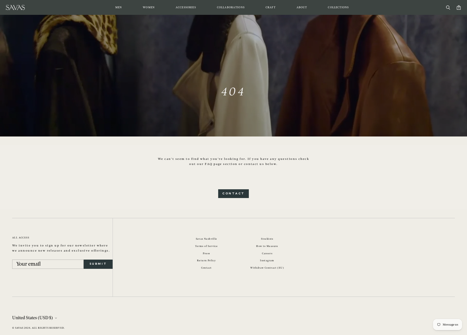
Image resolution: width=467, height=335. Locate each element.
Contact (233, 193)
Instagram (267, 260)
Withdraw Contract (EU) (267, 267)
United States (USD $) (32, 317)
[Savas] (15, 7)
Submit (98, 264)
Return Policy (206, 260)
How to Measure (267, 246)
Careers (267, 253)
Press (206, 253)
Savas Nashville (206, 238)
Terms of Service (206, 246)
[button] (118, 7)
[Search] (448, 7)
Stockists (267, 238)
